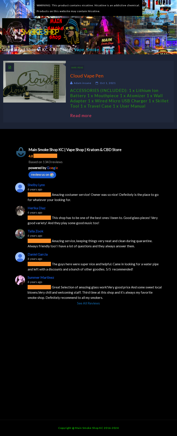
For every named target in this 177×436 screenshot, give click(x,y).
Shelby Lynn (36, 185)
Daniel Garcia (38, 254)
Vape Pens (77, 67)
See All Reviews (88, 303)
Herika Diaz (37, 208)
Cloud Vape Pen (86, 76)
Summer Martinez (41, 277)
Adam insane (82, 83)
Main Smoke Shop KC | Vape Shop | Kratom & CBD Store (75, 149)
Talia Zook (35, 231)
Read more (83, 115)
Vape (79, 49)
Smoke (93, 49)
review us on (40, 174)
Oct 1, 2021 (108, 83)
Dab (110, 49)
